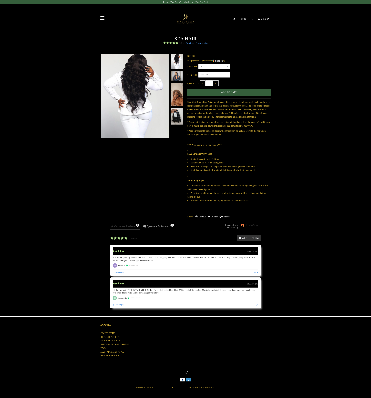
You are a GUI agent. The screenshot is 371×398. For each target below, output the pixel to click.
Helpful (117, 272)
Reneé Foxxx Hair (163, 387)
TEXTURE (192, 75)
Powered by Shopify (225, 387)
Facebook (201, 216)
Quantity (193, 83)
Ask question (202, 43)
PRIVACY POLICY (110, 355)
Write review (250, 238)
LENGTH (192, 66)
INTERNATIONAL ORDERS (114, 344)
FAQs (103, 348)
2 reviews (190, 43)
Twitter (214, 216)
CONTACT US (107, 333)
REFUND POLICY (109, 337)
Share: (190, 216)
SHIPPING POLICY (110, 340)
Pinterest (226, 216)
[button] (229, 61)
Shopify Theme (181, 387)
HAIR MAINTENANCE (112, 352)
